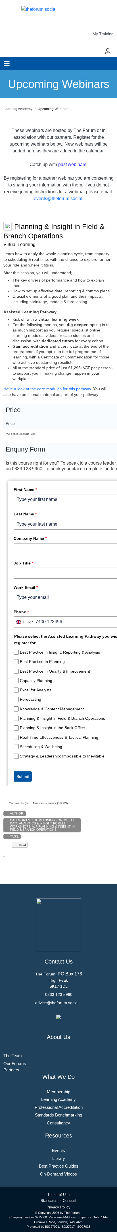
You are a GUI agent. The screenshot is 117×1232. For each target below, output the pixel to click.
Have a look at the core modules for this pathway (47, 389)
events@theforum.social (58, 198)
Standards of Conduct (58, 1201)
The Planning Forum (49, 820)
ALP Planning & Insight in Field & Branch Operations (42, 828)
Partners (11, 1069)
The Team (12, 1055)
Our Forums (14, 1063)
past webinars (72, 164)
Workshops (20, 826)
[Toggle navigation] (6, 63)
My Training (103, 34)
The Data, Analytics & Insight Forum (42, 821)
